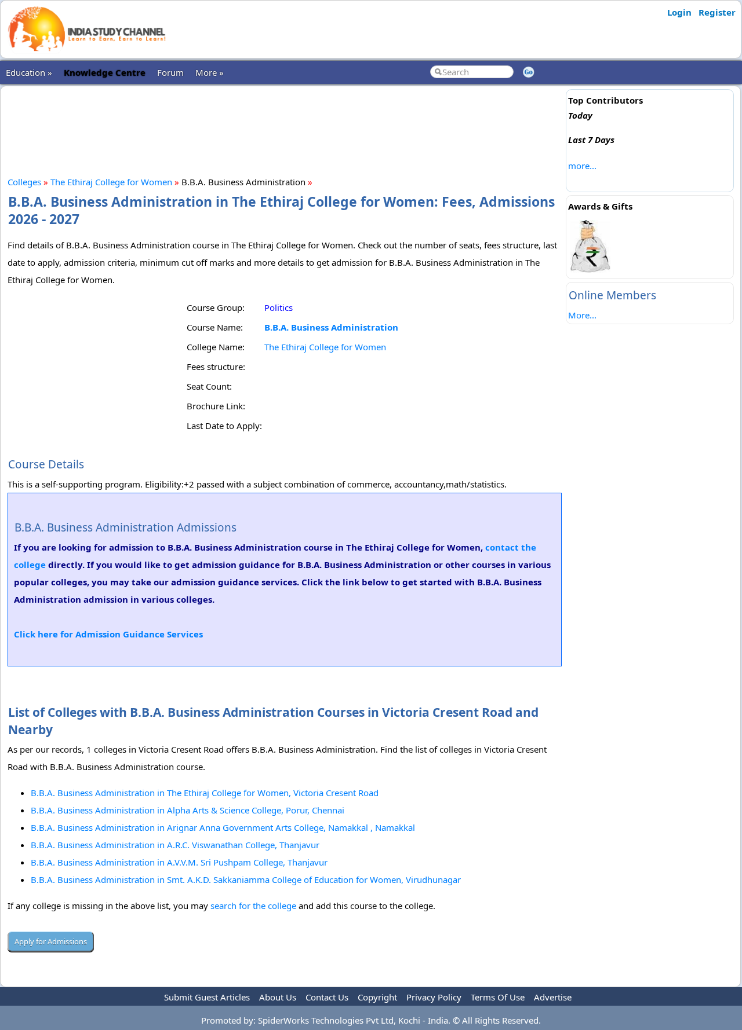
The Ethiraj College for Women (111, 182)
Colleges (24, 182)
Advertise (553, 997)
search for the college (253, 905)
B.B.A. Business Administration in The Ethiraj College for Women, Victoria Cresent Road (205, 792)
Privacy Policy (433, 997)
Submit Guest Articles (207, 997)
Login (679, 12)
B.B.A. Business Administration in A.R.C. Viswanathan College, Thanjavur (175, 845)
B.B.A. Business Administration (331, 327)
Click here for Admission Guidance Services (108, 634)
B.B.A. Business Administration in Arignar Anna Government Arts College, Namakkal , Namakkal (223, 827)
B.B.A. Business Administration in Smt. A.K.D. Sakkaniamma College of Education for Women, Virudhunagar (246, 879)
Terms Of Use (498, 997)
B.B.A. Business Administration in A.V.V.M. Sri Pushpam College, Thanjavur (179, 862)
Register (717, 12)
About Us (277, 997)
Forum (170, 72)
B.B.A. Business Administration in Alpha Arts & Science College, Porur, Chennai (187, 810)
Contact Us (326, 997)
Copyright (377, 997)
